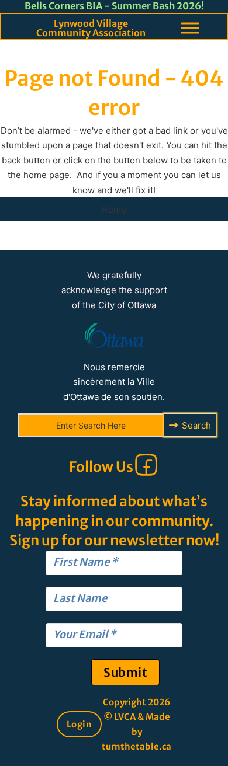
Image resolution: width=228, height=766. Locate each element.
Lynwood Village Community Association (91, 28)
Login (79, 724)
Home (114, 209)
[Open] (190, 27)
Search (196, 425)
